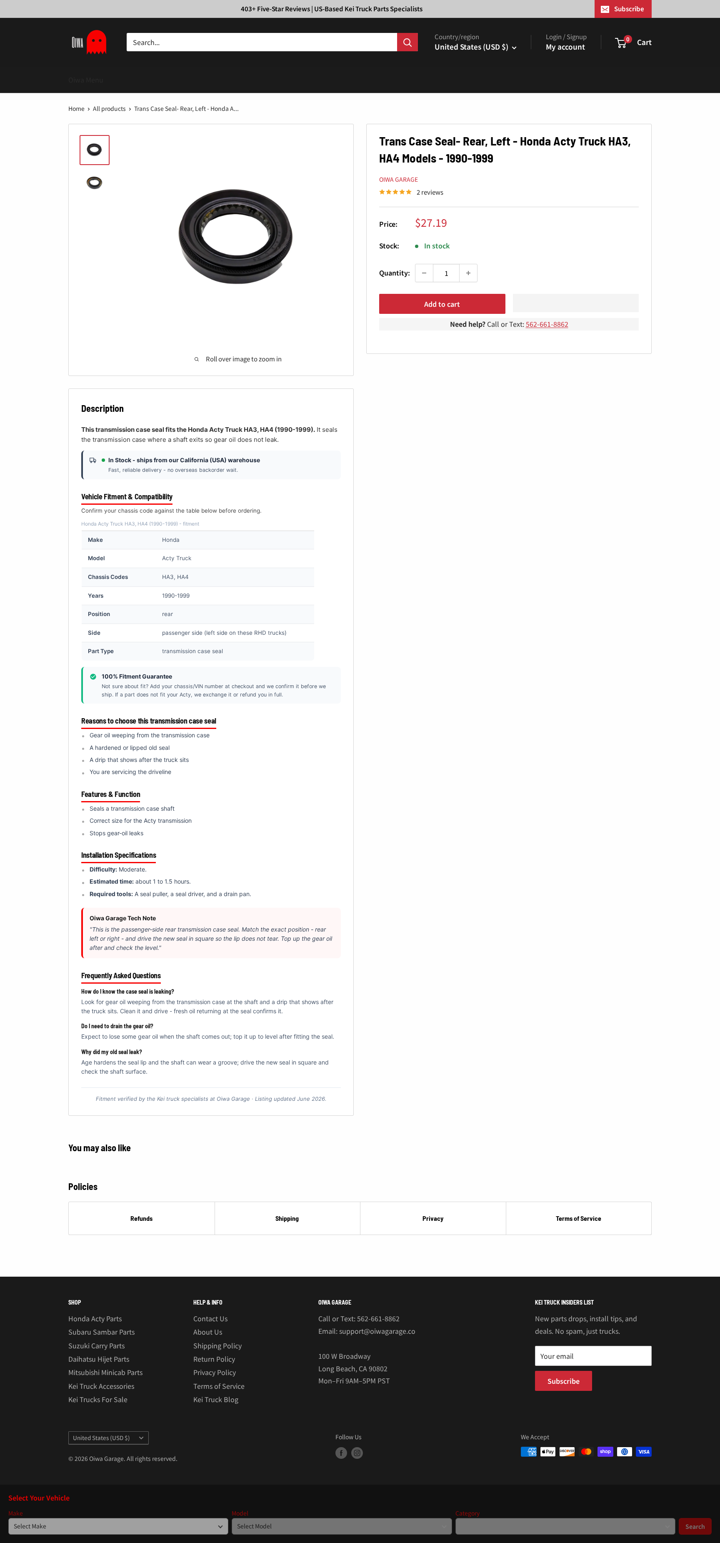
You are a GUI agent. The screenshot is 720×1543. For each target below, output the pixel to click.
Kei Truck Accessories (101, 1386)
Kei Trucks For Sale (98, 1399)
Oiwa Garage (398, 179)
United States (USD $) (101, 1437)
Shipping (287, 1218)
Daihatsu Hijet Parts (98, 1359)
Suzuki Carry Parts (96, 1345)
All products (109, 108)
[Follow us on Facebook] (341, 1453)
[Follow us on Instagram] (357, 1453)
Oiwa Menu (85, 80)
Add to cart (442, 304)
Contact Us (210, 1318)
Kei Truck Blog (215, 1399)
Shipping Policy (217, 1345)
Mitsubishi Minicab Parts (105, 1372)
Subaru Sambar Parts (101, 1332)
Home (76, 108)
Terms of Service (578, 1218)
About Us (207, 1332)
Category (467, 1513)
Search (695, 1526)
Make (15, 1513)
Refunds (141, 1218)
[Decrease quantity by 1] (424, 273)
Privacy (432, 1218)
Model (240, 1513)
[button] (576, 303)
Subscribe (629, 8)
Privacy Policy (214, 1372)
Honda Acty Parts (95, 1318)
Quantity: (394, 273)
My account (565, 46)
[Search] (407, 42)
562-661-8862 (547, 324)
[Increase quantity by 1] (468, 273)
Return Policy (214, 1359)
